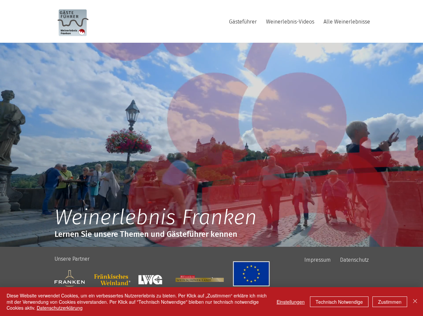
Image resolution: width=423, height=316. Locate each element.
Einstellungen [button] (291, 301)
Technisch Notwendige (339, 301)
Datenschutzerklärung (60, 307)
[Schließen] (415, 301)
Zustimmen (390, 301)
